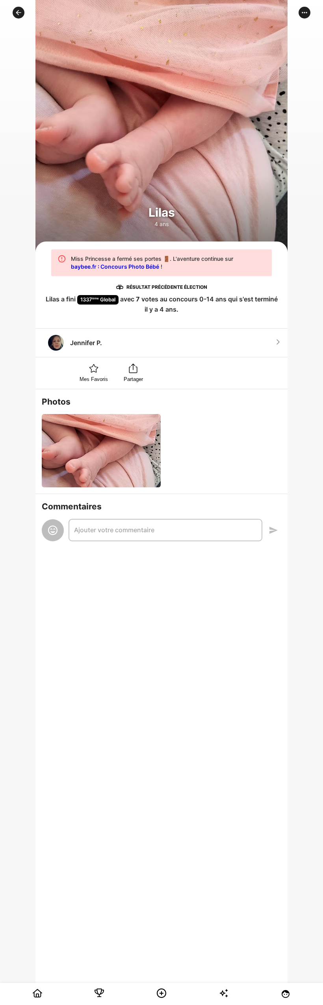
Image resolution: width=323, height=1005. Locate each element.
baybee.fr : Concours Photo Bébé (115, 266)
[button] (18, 13)
